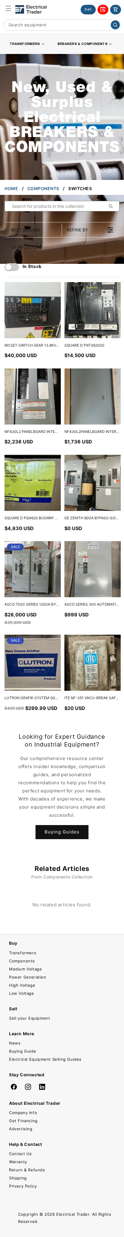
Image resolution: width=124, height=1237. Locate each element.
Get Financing (23, 1120)
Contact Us (20, 1153)
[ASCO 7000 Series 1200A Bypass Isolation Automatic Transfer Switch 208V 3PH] (33, 569)
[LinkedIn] (42, 1087)
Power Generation (27, 977)
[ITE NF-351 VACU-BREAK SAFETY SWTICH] (92, 663)
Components (43, 188)
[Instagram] (28, 1087)
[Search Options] (113, 206)
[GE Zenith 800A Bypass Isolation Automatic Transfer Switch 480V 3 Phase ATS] (92, 483)
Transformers (22, 952)
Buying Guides (62, 832)
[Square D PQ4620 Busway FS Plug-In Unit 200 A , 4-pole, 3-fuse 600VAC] (33, 483)
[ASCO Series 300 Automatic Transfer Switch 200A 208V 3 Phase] (92, 569)
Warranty (18, 1161)
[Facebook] (14, 1087)
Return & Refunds (27, 1169)
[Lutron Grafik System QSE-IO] (33, 663)
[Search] (115, 24)
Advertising (21, 1128)
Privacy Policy (23, 1186)
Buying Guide (22, 1051)
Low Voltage (21, 993)
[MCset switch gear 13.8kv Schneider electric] (33, 310)
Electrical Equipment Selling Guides (45, 1059)
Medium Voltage (25, 969)
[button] (8, 8)
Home (11, 188)
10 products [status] (26, 247)
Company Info (23, 1112)
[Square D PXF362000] (92, 310)
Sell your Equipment (29, 1018)
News (14, 1043)
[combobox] (62, 25)
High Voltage (22, 985)
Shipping (18, 1178)
